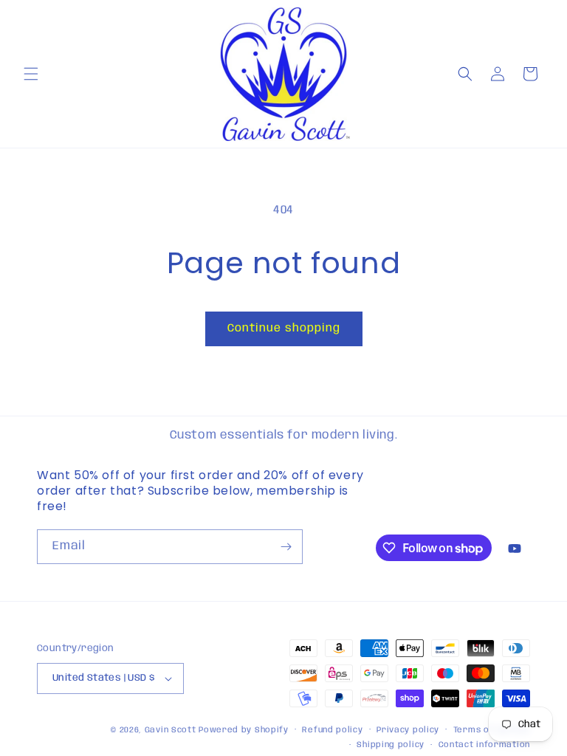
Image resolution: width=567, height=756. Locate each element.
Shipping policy (391, 744)
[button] (31, 74)
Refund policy (332, 730)
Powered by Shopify (244, 730)
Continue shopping (283, 328)
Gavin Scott (172, 730)
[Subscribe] (285, 546)
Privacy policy (408, 730)
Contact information (484, 744)
